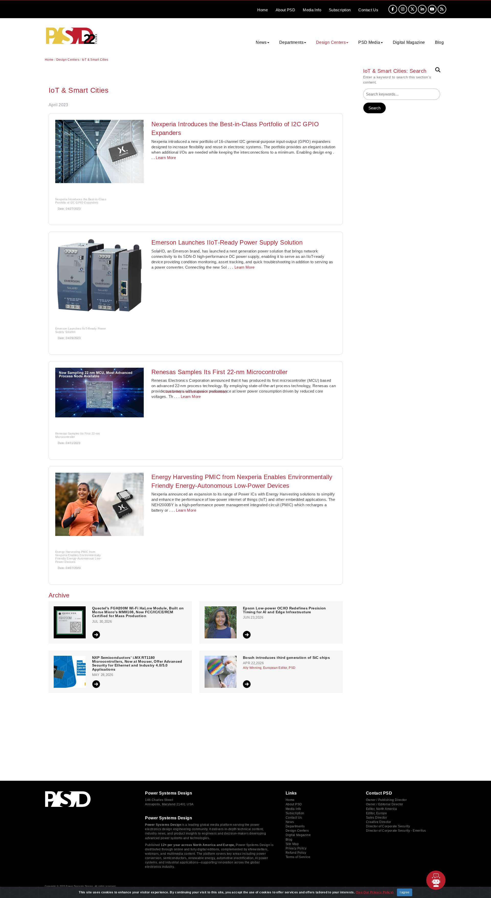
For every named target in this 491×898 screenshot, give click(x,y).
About (285, 10)
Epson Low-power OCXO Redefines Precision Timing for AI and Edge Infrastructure (284, 610)
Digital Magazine (409, 42)
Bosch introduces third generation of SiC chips (286, 658)
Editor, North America (381, 809)
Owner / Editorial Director (384, 804)
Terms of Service (298, 857)
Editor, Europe (376, 813)
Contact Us (294, 817)
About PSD (294, 804)
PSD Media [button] (369, 42)
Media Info (293, 809)
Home (262, 10)
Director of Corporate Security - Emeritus (396, 830)
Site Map (292, 844)
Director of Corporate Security (388, 826)
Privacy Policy (296, 848)
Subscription (340, 10)
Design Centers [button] (331, 42)
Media (312, 10)
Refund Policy (296, 852)
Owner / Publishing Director (386, 800)
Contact (368, 10)
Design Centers (67, 59)
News (290, 822)
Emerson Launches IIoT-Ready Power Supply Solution (227, 242)
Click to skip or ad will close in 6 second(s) (195, 392)
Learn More (166, 157)
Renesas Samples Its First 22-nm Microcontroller (219, 371)
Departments (295, 826)
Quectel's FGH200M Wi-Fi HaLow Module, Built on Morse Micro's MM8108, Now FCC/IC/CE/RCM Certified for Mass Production (138, 612)
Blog (439, 42)
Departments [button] (291, 42)
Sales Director (376, 817)
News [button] (261, 42)
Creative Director (378, 822)
